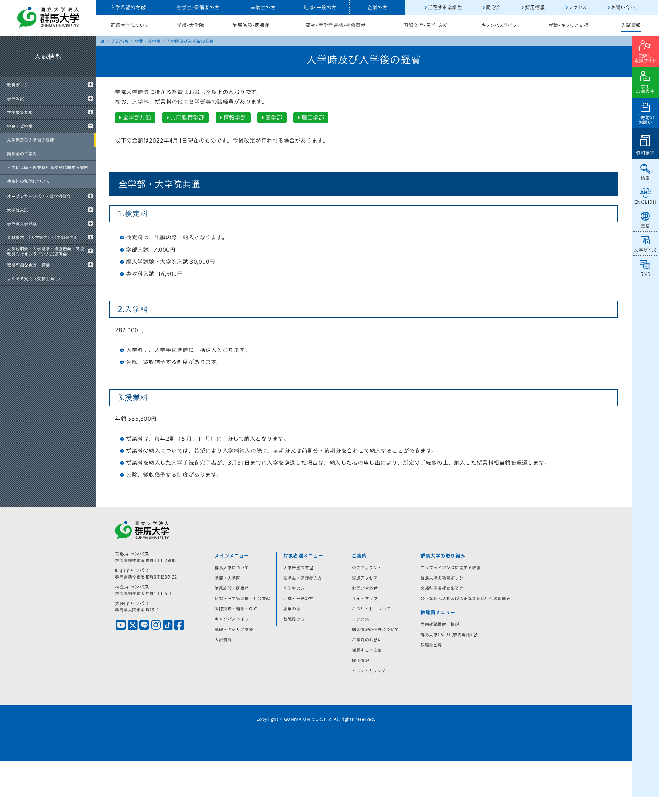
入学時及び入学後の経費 (30, 140)
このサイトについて (371, 609)
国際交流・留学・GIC (425, 25)
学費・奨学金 (20, 126)
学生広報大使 (645, 89)
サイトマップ (365, 598)
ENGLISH (645, 202)
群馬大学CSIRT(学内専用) (446, 634)
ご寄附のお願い (645, 120)
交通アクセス (365, 578)
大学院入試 (17, 210)
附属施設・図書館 (251, 25)
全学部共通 (137, 117)
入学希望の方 (125, 7)
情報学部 (234, 117)
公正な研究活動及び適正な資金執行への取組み (465, 598)
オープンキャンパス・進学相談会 (39, 196)
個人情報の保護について (375, 629)
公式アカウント (367, 567)
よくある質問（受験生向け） (35, 279)
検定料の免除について (28, 181)
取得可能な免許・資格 (28, 265)
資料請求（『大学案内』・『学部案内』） (43, 237)
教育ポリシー (20, 85)
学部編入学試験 (22, 224)
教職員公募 (431, 645)
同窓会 (493, 7)
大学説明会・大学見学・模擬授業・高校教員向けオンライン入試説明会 (45, 251)
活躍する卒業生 (445, 7)
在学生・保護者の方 (198, 7)
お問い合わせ (625, 7)
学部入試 (15, 99)
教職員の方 (294, 619)
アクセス (578, 7)
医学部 (273, 117)
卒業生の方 (263, 7)
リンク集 (360, 619)
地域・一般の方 (320, 7)
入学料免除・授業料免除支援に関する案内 (48, 167)
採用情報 (535, 7)
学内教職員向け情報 (439, 624)
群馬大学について (130, 25)
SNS (645, 274)
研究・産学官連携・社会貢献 (336, 25)
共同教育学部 (187, 117)
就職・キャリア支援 (568, 25)
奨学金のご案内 (22, 153)
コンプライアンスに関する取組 (450, 567)
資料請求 (645, 153)
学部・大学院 (190, 25)
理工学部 (312, 117)
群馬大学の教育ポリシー (444, 578)
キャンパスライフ (499, 25)
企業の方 (377, 7)
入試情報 (631, 25)
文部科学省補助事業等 (441, 588)
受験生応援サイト (645, 58)
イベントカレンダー (371, 671)
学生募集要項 (20, 112)
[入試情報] (48, 75)
